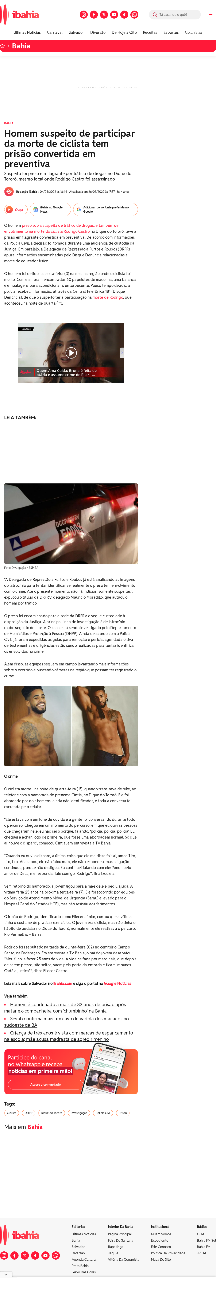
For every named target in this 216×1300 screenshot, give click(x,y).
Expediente (159, 1240)
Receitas (150, 32)
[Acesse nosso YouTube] (114, 15)
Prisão (123, 1113)
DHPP (28, 1113)
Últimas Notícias (27, 32)
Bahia (21, 46)
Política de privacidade (168, 1253)
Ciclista (11, 1113)
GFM (200, 1234)
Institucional (160, 1227)
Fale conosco (161, 1247)
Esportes (171, 32)
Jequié (113, 1253)
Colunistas (193, 32)
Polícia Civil (103, 1113)
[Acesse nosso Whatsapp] (134, 15)
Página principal (120, 1234)
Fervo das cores (84, 1272)
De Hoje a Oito (124, 32)
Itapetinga (115, 1247)
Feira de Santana (120, 1240)
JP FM (201, 1253)
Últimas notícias (84, 1234)
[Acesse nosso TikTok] (124, 15)
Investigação (79, 1113)
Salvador (76, 32)
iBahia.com (62, 983)
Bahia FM (204, 1247)
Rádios (202, 1227)
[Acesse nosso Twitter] (104, 15)
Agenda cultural (84, 1259)
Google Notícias (117, 983)
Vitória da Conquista (123, 1259)
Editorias (78, 1227)
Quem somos (161, 1234)
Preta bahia (80, 1266)
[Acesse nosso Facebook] (94, 15)
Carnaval (54, 32)
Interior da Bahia (120, 1227)
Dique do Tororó (51, 1113)
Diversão (97, 32)
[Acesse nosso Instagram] (84, 15)
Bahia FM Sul (206, 1240)
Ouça (19, 210)
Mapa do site (161, 1259)
